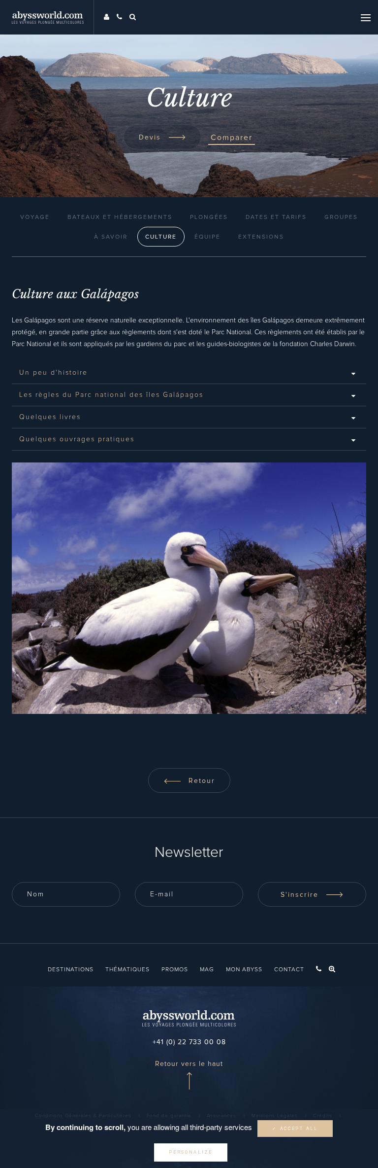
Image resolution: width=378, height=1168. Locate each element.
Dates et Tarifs (276, 217)
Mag (207, 970)
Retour (200, 781)
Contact (289, 970)
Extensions (261, 237)
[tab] (189, 373)
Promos (174, 970)
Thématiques (127, 970)
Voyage (35, 217)
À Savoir (110, 237)
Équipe (207, 237)
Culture (161, 237)
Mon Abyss (244, 970)
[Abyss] (53, 17)
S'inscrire (301, 894)
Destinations (71, 970)
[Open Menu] (365, 17)
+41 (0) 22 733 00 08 (189, 1042)
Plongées (209, 217)
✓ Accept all (294, 1128)
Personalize (191, 1152)
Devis (151, 137)
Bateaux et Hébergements (119, 217)
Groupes (341, 217)
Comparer (231, 138)
